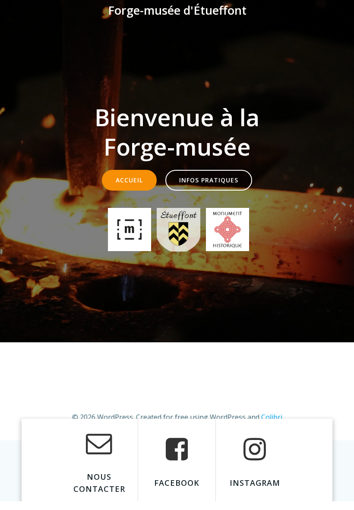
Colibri (271, 417)
